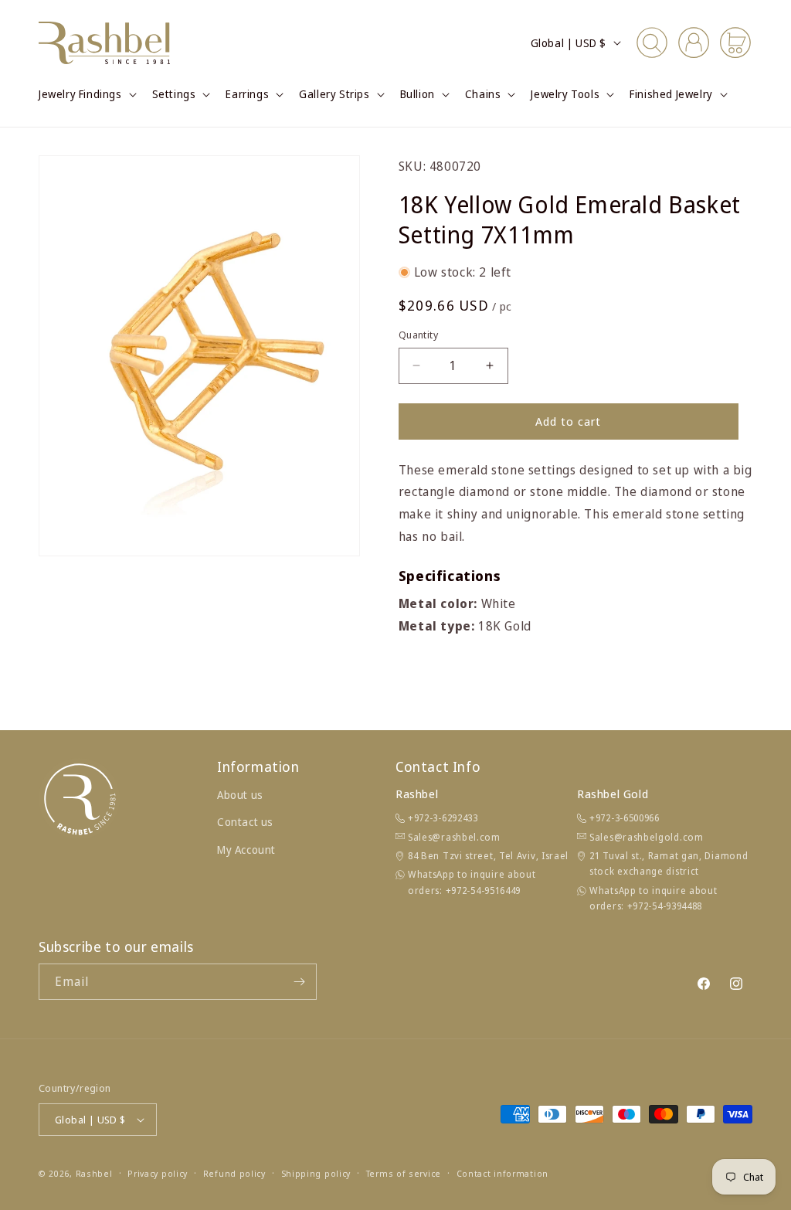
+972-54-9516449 (483, 890)
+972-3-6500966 (624, 817)
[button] (86, 94)
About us (240, 794)
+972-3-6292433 (443, 817)
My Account (246, 849)
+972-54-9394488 (665, 906)
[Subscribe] (299, 982)
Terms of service (403, 1173)
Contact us (245, 821)
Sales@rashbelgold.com (646, 837)
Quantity (418, 335)
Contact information (502, 1173)
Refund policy (234, 1173)
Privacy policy (157, 1173)
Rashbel (94, 1173)
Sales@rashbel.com (454, 837)
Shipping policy (316, 1173)
